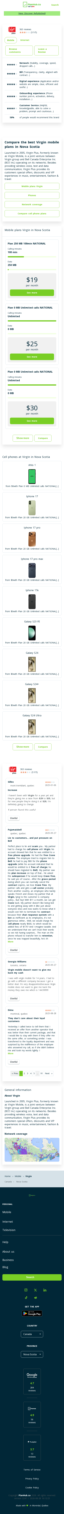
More (10, 941)
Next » (48, 1073)
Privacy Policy (32, 1478)
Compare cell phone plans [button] (32, 213)
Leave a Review (42, 50)
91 (41, 1073)
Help (5, 1242)
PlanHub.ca (25, 1495)
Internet (7, 1221)
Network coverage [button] (32, 204)
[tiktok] (27, 1298)
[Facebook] (18, 1290)
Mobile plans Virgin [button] (32, 186)
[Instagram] (27, 1290)
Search (55, 4)
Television (8, 1230)
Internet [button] (24, 40)
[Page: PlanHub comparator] (32, 3)
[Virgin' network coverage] (32, 1150)
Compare (43, 746)
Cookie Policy (32, 1487)
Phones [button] (32, 195)
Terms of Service (32, 1469)
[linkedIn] (46, 1290)
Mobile (6, 1212)
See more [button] (32, 292)
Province (32, 1346)
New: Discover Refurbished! (32, 13)
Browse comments (15, 50)
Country (32, 1325)
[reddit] (36, 1298)
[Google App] (32, 1313)
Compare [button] (43, 438)
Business (8, 1260)
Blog (5, 1267)
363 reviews (26, 769)
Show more (22, 438)
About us (8, 1251)
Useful (13, 818)
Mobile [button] (10, 40)
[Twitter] (36, 1290)
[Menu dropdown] (3, 5)
